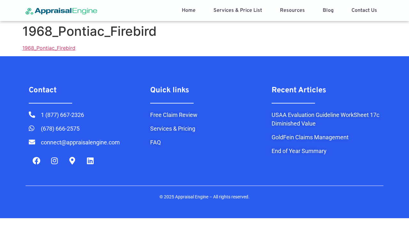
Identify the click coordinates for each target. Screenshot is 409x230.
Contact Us (364, 10)
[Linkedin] (90, 160)
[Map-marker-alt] (72, 160)
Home (189, 10)
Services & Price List (237, 10)
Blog (328, 10)
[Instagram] (54, 160)
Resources (292, 10)
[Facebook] (36, 160)
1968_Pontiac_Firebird (48, 48)
